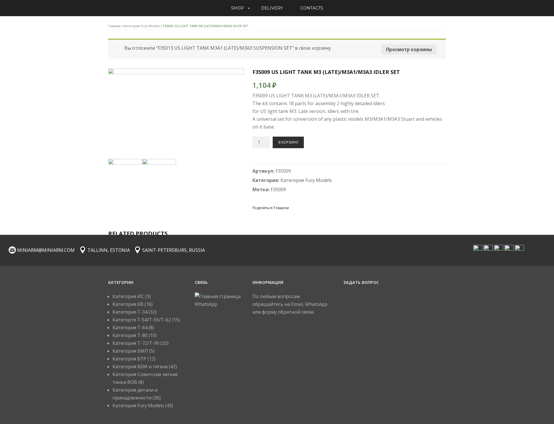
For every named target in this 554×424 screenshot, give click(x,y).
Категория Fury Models (141, 26)
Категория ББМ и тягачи (140, 366)
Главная (114, 26)
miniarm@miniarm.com (46, 250)
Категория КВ (128, 304)
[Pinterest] (315, 207)
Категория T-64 (130, 327)
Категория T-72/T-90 (136, 343)
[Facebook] (294, 207)
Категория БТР (129, 359)
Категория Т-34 (130, 312)
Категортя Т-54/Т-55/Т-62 (142, 320)
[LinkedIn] (336, 207)
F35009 (278, 189)
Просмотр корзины (409, 49)
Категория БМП (130, 351)
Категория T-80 (130, 335)
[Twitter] (305, 207)
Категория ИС (128, 296)
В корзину (288, 142)
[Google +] (325, 207)
